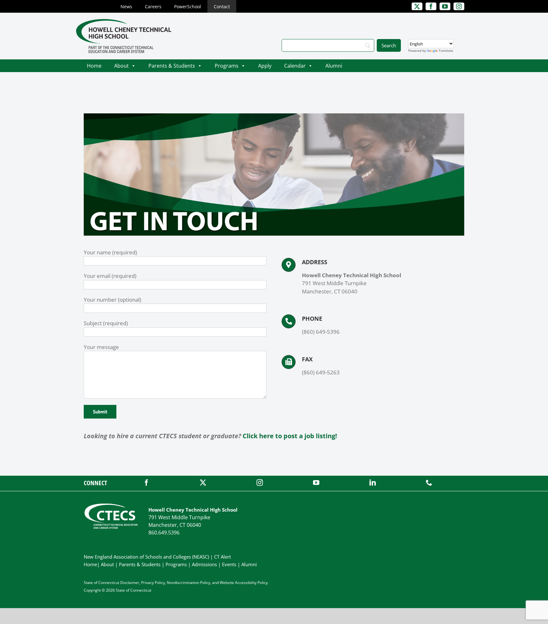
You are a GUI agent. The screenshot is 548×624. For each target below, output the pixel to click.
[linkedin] (372, 483)
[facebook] (146, 483)
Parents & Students (171, 65)
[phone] (429, 483)
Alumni (333, 65)
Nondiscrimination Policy (188, 582)
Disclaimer (129, 582)
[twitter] (203, 483)
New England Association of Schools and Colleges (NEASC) (146, 557)
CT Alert (222, 557)
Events (229, 564)
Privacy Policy (153, 582)
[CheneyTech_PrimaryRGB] (123, 21)
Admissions (204, 564)
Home (94, 65)
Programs (226, 65)
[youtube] (316, 483)
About (121, 65)
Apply (264, 65)
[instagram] (260, 483)
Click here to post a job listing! (290, 436)
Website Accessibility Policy (244, 582)
